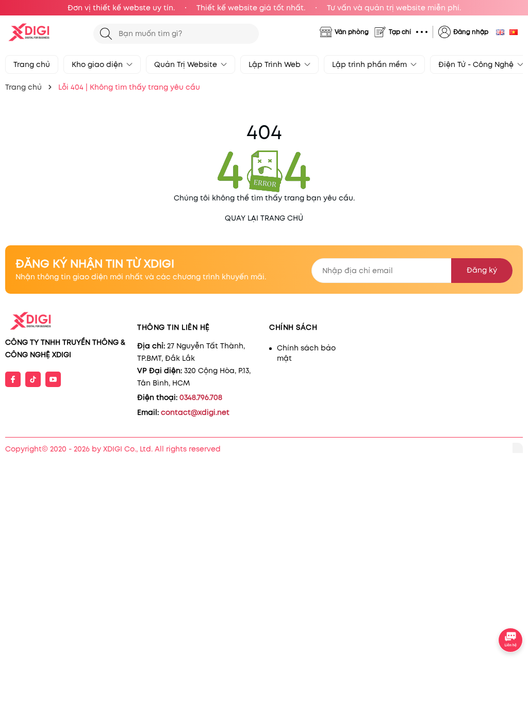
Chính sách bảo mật (306, 353)
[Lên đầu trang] (511, 611)
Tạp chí (400, 31)
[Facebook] (13, 379)
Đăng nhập (470, 31)
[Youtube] (53, 379)
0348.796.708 (200, 397)
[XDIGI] (44, 32)
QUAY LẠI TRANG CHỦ (264, 218)
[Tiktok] (33, 379)
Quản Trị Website (186, 64)
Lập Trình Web (276, 64)
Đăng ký (482, 270)
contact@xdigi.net (195, 412)
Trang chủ (31, 64)
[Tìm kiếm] (106, 34)
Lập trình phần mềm (370, 64)
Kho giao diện (98, 64)
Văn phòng (352, 31)
